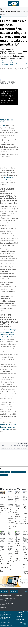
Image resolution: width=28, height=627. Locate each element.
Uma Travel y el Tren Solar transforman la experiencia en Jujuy (4, 562)
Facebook (12, 598)
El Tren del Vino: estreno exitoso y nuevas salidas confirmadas (19, 516)
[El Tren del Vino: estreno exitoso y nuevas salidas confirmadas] (17, 499)
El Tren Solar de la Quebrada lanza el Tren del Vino (11, 562)
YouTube (12, 606)
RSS (21, 622)
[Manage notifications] (24, 624)
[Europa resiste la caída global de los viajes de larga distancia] (17, 536)
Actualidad (3, 595)
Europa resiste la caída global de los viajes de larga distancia (18, 552)
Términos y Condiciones (6, 625)
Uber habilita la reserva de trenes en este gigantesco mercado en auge (4, 504)
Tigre (7, 472)
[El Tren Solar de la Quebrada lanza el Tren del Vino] (10, 543)
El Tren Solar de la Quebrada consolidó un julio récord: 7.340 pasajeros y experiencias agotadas (12, 517)
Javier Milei (4, 475)
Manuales (13, 11)
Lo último (8, 11)
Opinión (7, 603)
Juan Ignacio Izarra (6, 121)
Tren (3, 125)
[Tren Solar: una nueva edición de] (25, 541)
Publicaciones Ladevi (18, 596)
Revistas (7, 606)
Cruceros (7, 601)
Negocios (19, 11)
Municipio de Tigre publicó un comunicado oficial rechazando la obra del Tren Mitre (8, 334)
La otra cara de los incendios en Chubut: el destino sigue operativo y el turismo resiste (14, 63)
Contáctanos (19, 619)
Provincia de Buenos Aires (18, 472)
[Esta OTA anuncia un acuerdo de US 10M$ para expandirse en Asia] (25, 498)
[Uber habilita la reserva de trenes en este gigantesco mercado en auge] (2, 492)
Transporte (8, 595)
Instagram (12, 601)
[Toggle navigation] (3, 9)
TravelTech (3, 607)
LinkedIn (12, 603)
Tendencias (8, 598)
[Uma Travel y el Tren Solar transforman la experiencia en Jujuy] (2, 542)
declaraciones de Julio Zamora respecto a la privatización (8, 427)
